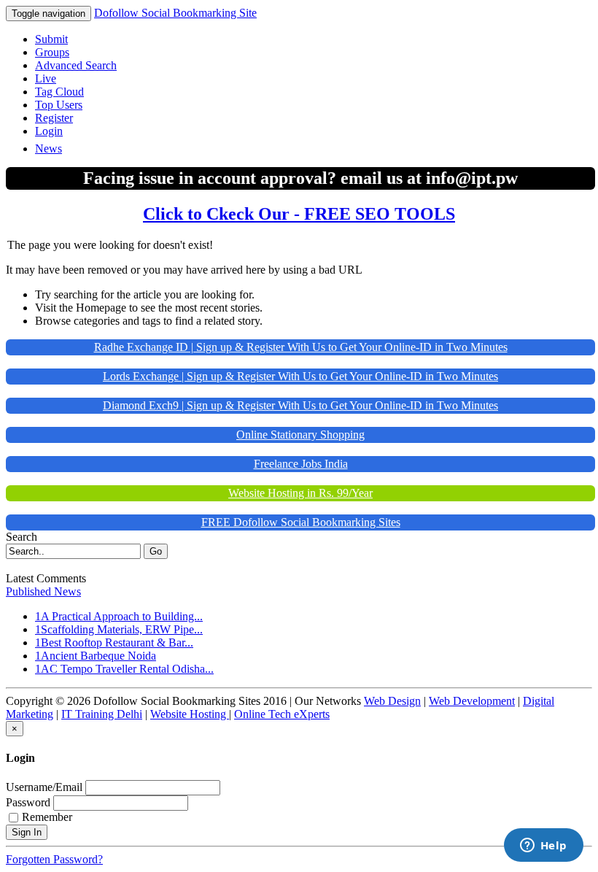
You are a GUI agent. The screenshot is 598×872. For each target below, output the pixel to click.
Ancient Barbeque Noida (98, 655)
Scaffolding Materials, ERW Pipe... (122, 629)
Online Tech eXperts (282, 714)
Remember (47, 817)
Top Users (58, 105)
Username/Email (44, 787)
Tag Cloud (59, 91)
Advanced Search (76, 65)
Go (156, 551)
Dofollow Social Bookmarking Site (175, 13)
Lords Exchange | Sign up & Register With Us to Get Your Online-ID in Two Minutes (300, 376)
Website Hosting (189, 714)
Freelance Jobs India (301, 464)
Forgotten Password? (54, 859)
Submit (51, 39)
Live (45, 78)
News (48, 148)
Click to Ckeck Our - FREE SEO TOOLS (299, 213)
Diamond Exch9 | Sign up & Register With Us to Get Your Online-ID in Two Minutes (300, 405)
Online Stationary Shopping (300, 434)
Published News (43, 591)
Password (28, 802)
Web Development (472, 701)
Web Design (392, 701)
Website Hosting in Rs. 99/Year (300, 493)
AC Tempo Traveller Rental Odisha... (127, 669)
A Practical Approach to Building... (122, 616)
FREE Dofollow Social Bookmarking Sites (300, 522)
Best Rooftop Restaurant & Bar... (117, 642)
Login (49, 131)
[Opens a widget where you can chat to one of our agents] (543, 846)
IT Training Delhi (101, 714)
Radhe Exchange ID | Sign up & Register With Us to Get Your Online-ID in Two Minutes (301, 347)
